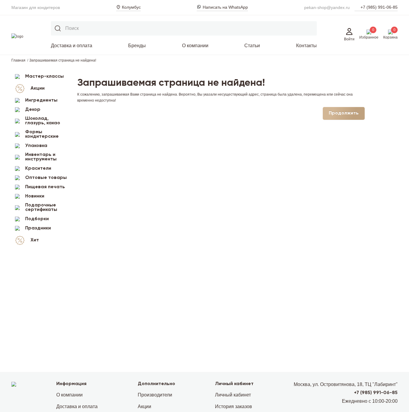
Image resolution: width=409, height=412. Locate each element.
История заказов (233, 406)
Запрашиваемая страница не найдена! (62, 60)
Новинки (34, 196)
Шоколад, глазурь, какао (42, 120)
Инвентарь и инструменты (41, 157)
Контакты (306, 45)
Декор (32, 109)
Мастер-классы (44, 76)
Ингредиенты (41, 100)
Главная (18, 60)
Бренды (137, 45)
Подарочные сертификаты (41, 207)
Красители (38, 168)
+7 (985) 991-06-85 (379, 7)
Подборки (37, 219)
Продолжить (344, 113)
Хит (35, 240)
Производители (155, 394)
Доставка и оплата (71, 45)
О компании (195, 45)
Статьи (252, 45)
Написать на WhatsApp (225, 7)
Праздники (38, 228)
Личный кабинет (233, 394)
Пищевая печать (45, 187)
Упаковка (36, 145)
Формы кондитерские (42, 134)
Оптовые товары (46, 177)
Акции (38, 88)
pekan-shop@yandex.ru (327, 7)
